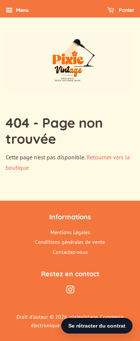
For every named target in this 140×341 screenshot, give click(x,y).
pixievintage (83, 316)
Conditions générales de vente (70, 242)
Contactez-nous (70, 252)
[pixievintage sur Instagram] (70, 291)
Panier (125, 10)
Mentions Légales (70, 232)
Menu (22, 10)
